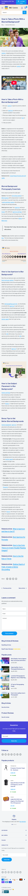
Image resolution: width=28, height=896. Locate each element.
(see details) (23, 821)
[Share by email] (16, 579)
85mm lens (4, 220)
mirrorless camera (16, 195)
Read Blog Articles (6, 645)
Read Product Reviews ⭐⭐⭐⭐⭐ (11, 649)
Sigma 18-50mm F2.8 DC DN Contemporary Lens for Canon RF (17, 784)
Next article (22, 588)
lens (23, 118)
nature (8, 511)
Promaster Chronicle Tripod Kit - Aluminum (18, 769)
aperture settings (17, 212)
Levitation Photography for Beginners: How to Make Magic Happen (18, 677)
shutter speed (5, 319)
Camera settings (6, 392)
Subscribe (14, 741)
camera (3, 53)
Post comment (9, 633)
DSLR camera (5, 198)
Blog (3, 24)
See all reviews (5, 717)
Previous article (7, 588)
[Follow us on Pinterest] (11, 754)
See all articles (5, 707)
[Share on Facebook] (7, 579)
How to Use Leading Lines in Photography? (18, 693)
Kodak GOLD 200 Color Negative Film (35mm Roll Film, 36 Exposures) (17, 801)
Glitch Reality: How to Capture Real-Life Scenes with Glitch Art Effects (18, 659)
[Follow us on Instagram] (8, 754)
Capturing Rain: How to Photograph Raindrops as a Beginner (17, 668)
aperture (10, 110)
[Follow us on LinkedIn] (20, 754)
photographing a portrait (11, 304)
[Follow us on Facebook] (3, 754)
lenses (3, 212)
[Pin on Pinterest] (10, 579)
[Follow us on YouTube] (14, 754)
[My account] (22, 8)
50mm (20, 218)
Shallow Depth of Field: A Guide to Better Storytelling (13, 566)
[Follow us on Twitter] (6, 754)
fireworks (5, 487)
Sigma (12, 780)
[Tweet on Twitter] (13, 579)
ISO (7, 334)
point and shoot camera (8, 202)
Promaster (13, 766)
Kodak (12, 797)
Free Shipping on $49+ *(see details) (8, 2)
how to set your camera (7, 280)
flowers (7, 403)
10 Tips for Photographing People (17, 685)
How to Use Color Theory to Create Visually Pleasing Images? (14, 547)
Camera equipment (6, 424)
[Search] (24, 12)
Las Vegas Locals (22, 2)
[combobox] (12, 12)
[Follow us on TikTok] (17, 754)
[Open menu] (2, 7)
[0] (25, 8)
